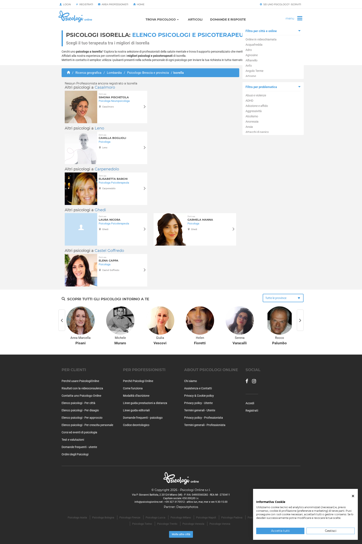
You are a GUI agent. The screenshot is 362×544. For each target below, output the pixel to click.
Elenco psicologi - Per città (78, 403)
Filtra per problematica (261, 87)
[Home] (68, 73)
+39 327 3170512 (174, 501)
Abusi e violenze (256, 95)
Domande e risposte (228, 19)
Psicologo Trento (167, 523)
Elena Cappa (108, 259)
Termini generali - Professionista (204, 425)
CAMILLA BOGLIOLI (112, 137)
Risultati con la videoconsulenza (82, 388)
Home (140, 4)
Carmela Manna (200, 218)
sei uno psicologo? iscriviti (281, 4)
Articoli (195, 19)
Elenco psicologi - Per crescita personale (87, 425)
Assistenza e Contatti (198, 388)
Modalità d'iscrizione (136, 395)
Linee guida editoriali (136, 410)
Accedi (250, 403)
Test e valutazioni (73, 439)
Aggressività (254, 111)
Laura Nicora (109, 218)
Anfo (249, 65)
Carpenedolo (107, 169)
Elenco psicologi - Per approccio (82, 417)
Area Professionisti (114, 4)
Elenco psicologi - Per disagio (80, 410)
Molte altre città (181, 534)
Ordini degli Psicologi (75, 454)
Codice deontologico (136, 425)
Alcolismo (252, 116)
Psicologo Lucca (155, 517)
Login (66, 4)
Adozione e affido (257, 106)
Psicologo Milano (181, 517)
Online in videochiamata (261, 39)
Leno (99, 128)
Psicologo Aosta (77, 517)
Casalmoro (105, 87)
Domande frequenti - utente (79, 447)
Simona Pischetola (114, 96)
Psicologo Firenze (129, 517)
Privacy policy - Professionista (203, 417)
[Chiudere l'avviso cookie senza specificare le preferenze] (353, 496)
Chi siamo (190, 381)
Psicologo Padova (231, 517)
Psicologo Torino (142, 523)
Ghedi (100, 210)
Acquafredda (254, 44)
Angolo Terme (254, 71)
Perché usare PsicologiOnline (80, 381)
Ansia (249, 126)
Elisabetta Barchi (113, 178)
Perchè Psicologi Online (138, 381)
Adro (249, 50)
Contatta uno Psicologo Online (81, 395)
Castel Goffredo (109, 250)
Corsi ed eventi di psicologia (79, 432)
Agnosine (252, 55)
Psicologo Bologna (103, 517)
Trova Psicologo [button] (161, 19)
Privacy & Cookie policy (199, 395)
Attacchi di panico (257, 132)
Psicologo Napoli (206, 517)
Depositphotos (187, 507)
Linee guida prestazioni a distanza (145, 403)
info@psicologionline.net (148, 501)
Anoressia (252, 121)
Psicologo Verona (219, 523)
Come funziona (133, 388)
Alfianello (251, 60)
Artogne (251, 76)
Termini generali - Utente (199, 410)
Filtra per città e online (261, 31)
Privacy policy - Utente (198, 403)
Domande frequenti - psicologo (143, 417)
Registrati (85, 4)
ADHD (249, 100)
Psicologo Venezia (193, 523)
